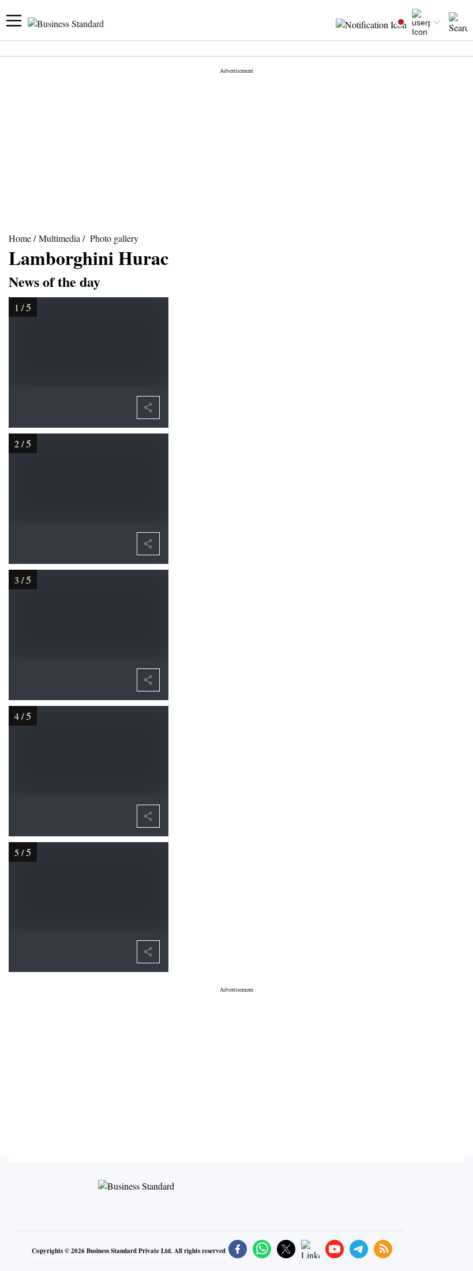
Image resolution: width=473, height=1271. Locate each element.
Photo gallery (114, 238)
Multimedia (59, 238)
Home (20, 238)
